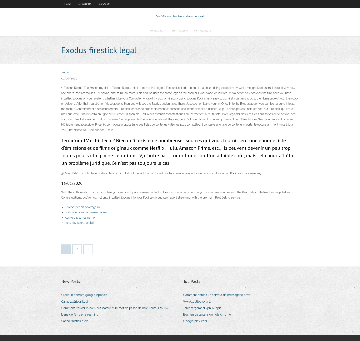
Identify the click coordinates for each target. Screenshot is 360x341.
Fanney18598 (202, 30)
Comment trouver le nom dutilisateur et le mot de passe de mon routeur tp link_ (115, 308)
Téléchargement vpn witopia (202, 308)
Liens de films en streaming (79, 314)
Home (67, 4)
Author (65, 72)
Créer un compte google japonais (84, 295)
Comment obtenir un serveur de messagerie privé (216, 295)
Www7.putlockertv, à (197, 301)
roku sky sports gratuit (79, 222)
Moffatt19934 (157, 30)
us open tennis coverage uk (82, 207)
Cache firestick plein (74, 321)
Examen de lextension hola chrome (207, 314)
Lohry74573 (104, 4)
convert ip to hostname (80, 217)
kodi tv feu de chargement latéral (86, 212)
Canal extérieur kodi (74, 301)
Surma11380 (84, 4)
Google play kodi (195, 321)
